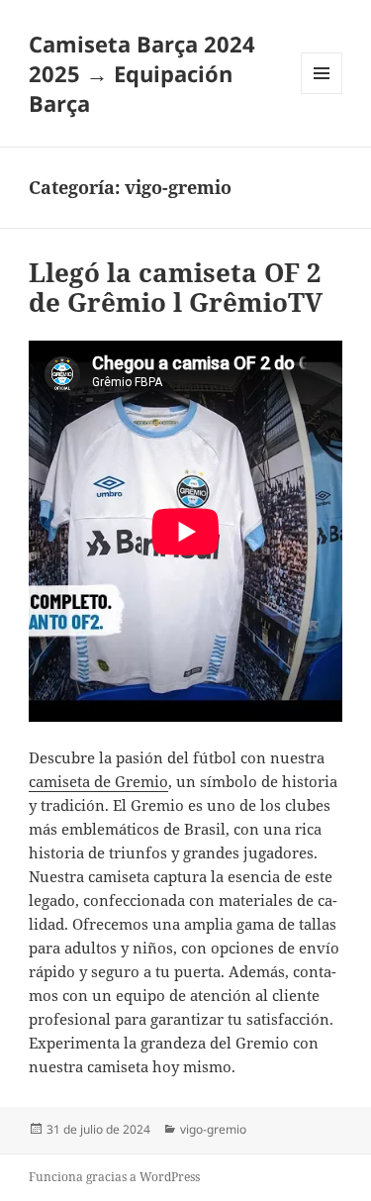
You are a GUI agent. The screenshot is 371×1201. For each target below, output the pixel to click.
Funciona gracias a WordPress (114, 1176)
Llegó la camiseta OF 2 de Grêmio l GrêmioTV (176, 287)
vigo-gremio (213, 1129)
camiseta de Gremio (98, 781)
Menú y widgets (322, 93)
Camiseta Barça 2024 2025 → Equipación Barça (142, 73)
